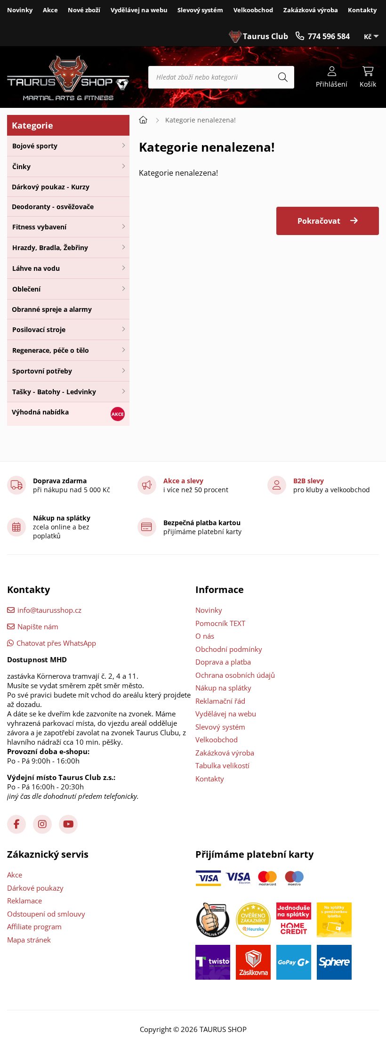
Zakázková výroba (310, 10)
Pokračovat (319, 221)
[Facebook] (16, 824)
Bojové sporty (34, 145)
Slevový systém (200, 10)
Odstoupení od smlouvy (46, 913)
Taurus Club (265, 36)
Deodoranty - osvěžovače (53, 206)
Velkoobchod (253, 10)
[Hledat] (283, 77)
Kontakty (362, 10)
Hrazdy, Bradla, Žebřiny (50, 247)
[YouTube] (68, 824)
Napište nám (37, 626)
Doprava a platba (223, 661)
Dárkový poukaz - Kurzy (50, 186)
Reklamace (24, 900)
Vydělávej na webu (139, 10)
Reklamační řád (220, 701)
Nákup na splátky (223, 687)
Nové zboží (84, 10)
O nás (204, 636)
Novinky (19, 10)
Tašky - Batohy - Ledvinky (54, 391)
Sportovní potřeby (42, 370)
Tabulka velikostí (222, 765)
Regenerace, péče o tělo (50, 350)
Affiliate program (34, 926)
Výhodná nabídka (40, 411)
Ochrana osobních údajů (235, 675)
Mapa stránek (29, 939)
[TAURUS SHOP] (68, 77)
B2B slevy (308, 480)
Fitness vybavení (39, 226)
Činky (21, 166)
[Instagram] (42, 824)
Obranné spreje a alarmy (52, 309)
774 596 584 (328, 36)
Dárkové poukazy (35, 888)
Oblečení (26, 288)
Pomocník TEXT (220, 623)
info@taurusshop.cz (49, 610)
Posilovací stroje (38, 329)
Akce (50, 10)
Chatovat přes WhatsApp (56, 643)
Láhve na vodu (36, 268)
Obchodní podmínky (228, 649)
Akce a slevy (183, 480)
